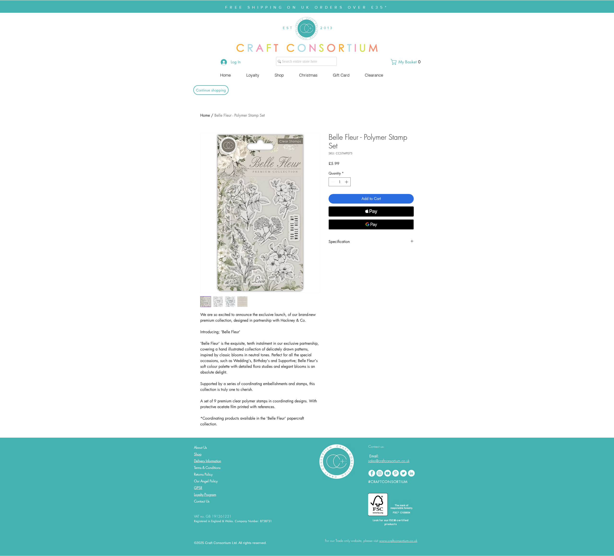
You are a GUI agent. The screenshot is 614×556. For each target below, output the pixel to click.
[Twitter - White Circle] (403, 473)
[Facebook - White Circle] (371, 473)
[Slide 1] (305, 0)
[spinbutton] (339, 182)
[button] (408, 62)
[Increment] (347, 182)
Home (205, 115)
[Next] (587, 6)
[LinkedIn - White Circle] (411, 473)
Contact (199, 501)
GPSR (198, 487)
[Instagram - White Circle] (379, 473)
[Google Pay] (371, 224)
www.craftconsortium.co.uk (398, 540)
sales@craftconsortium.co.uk (388, 461)
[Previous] (27, 6)
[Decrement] (332, 182)
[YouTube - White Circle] (387, 473)
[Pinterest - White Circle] (395, 473)
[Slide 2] (309, 0)
